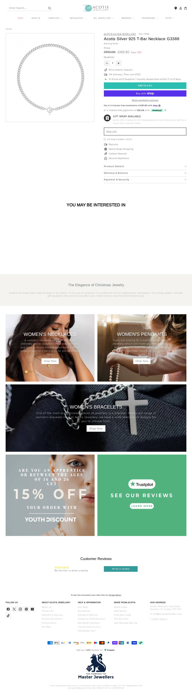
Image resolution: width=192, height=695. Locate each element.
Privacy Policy (115, 595)
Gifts (169, 18)
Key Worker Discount (89, 623)
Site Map (46, 627)
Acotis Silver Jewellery (120, 34)
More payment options (145, 100)
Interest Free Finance (89, 627)
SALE (20, 18)
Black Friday (120, 607)
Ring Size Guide (122, 615)
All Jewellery (103, 18)
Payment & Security (116, 179)
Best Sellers (120, 611)
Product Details (114, 166)
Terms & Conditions (52, 619)
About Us (46, 607)
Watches (54, 18)
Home (9, 29)
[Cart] (185, 8)
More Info (111, 131)
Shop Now (50, 361)
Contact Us (47, 611)
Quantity (109, 57)
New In (36, 18)
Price (107, 48)
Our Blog (83, 607)
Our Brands (84, 611)
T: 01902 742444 (158, 619)
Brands (127, 18)
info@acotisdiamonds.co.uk (167, 614)
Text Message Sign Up (125, 623)
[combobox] (25, 8)
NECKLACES (77, 18)
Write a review (120, 569)
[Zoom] (50, 77)
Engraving (149, 18)
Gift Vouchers (121, 619)
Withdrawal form (87, 631)
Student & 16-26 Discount (91, 619)
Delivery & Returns (116, 173)
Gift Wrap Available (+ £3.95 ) (119, 139)
